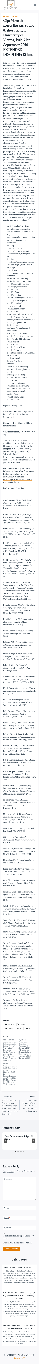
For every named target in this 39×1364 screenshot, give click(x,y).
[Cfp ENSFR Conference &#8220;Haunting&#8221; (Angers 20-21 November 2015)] (26, 1049)
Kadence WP (19, 1358)
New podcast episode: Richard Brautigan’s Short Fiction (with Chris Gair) (19, 1327)
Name (7, 1208)
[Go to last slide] (5, 1141)
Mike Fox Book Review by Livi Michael (19, 1268)
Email (7, 1218)
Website (7, 1228)
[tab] (15, 1151)
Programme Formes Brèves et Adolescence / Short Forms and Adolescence (29, 1104)
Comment (8, 1179)
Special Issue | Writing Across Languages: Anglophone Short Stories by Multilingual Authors (19, 1295)
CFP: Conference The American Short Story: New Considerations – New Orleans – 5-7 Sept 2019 (10, 1105)
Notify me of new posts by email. (18, 1243)
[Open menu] (35, 4)
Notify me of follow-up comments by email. (19, 1237)
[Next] (33, 1141)
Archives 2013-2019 (10, 16)
